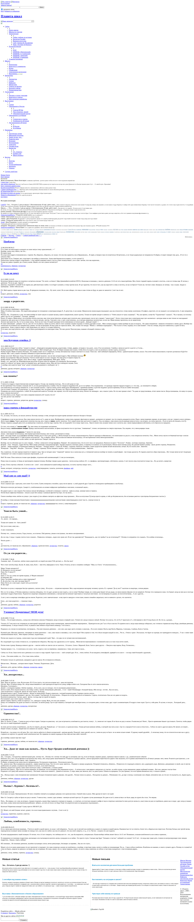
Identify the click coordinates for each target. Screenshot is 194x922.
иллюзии (125, 229)
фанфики (14, 233)
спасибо (155, 231)
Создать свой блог (11, 171)
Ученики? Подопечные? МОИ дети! (24, 612)
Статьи (11, 81)
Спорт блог (5, 182)
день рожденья (92, 229)
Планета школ (11, 16)
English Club (17, 153)
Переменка (8, 130)
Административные (16, 59)
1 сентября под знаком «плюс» (14, 879)
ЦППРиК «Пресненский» (22, 52)
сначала (151, 231)
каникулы (135, 229)
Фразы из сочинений (186, 881)
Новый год (21, 231)
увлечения (186, 232)
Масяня (181, 229)
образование (33, 231)
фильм (18, 233)
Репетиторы (13, 64)
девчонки (85, 229)
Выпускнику (9, 101)
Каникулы (12, 148)
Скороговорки (185, 884)
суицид (169, 232)
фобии (25, 233)
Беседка (7, 157)
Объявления (13, 70)
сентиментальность (136, 231)
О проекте (4, 913)
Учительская (9, 92)
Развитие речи (14, 139)
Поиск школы (13, 30)
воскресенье (58, 229)
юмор (53, 233)
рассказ (102, 231)
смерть (148, 231)
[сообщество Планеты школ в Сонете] (23, 916)
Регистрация (5, 3)
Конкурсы (183, 880)
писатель (54, 231)
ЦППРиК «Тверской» (20, 55)
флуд (22, 233)
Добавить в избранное (12, 11)
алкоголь (12, 229)
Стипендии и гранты (20, 119)
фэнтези (34, 233)
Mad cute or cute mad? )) (17, 475)
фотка (28, 233)
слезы (145, 231)
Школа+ (7, 61)
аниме (16, 229)
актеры (7, 229)
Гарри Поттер (72, 229)
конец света (146, 229)
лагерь (153, 229)
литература (161, 229)
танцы (181, 231)
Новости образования (8, 195)
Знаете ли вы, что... (15, 137)
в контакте (37, 229)
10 (1, 264)
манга (178, 229)
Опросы (11, 168)
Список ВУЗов (18, 110)
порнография (77, 231)
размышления (94, 231)
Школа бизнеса (18, 155)
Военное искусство (19, 41)
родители (106, 231)
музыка (185, 229)
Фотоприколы (14, 143)
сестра (141, 231)
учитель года (9, 233)
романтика (111, 231)
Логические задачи (15, 133)
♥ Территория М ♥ (7, 191)
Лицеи (189, 864)
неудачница (16, 231)
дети (101, 229)
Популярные (5, 177)
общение (40, 231)
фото (31, 233)
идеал (122, 229)
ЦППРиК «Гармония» (20, 57)
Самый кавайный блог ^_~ (10, 189)
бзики (31, 229)
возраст (53, 229)
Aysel (2, 222)
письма (57, 231)
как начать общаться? (8, 184)
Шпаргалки (13, 84)
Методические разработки (18, 99)
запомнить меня (8, 9)
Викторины (16, 74)
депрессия (98, 229)
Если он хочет (11, 273)
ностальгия (27, 231)
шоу (42, 233)
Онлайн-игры (13, 146)
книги (141, 229)
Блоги (11, 163)
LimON (3, 205)
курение (150, 229)
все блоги (4, 197)
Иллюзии (12, 141)
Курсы (11, 68)
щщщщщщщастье (48, 233)
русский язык (117, 231)
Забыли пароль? (6, 5)
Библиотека (9, 75)
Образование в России (16, 106)
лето (157, 229)
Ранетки (99, 231)
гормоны (78, 229)
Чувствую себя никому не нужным (106, 894)
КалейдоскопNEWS (8, 188)
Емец (119, 229)
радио (89, 231)
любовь (167, 229)
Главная (3, 235)
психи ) (86, 231)
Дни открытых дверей (20, 112)
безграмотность (26, 229)
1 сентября (3, 229)
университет (3, 233)
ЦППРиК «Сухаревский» (22, 54)
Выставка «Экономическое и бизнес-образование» (23, 894)
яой (56, 233)
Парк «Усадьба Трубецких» (22, 44)
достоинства (110, 229)
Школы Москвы (185, 860)
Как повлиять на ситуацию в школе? (107, 879)
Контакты (12, 166)
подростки (70, 232)
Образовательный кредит (21, 114)
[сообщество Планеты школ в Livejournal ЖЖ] (17, 916)
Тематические (13, 34)
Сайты (7, 26)
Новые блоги (5, 175)
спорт (158, 231)
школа (39, 233)
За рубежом (17, 128)
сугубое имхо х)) (163, 231)
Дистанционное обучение (18, 123)
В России (16, 126)
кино (139, 229)
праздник (82, 231)
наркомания (190, 229)
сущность (173, 231)
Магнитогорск (174, 229)
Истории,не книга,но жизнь (10, 193)
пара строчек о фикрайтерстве (20, 407)
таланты (177, 231)
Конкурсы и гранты (16, 97)
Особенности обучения (21, 121)
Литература (13, 79)
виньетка (41, 229)
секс (130, 231)
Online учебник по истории (22, 37)
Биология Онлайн (19, 39)
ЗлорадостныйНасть (8, 215)
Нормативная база (15, 90)
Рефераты (12, 83)
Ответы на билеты (15, 86)
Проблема (9, 241)
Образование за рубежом (17, 115)
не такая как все (9, 232)
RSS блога (188, 237)
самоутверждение (124, 231)
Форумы (12, 161)
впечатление (64, 229)
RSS (2, 11)
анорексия (20, 229)
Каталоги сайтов (14, 88)
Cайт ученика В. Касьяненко (23, 43)
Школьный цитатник (16, 135)
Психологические (15, 46)
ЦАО (14, 50)
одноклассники (47, 231)
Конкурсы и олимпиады (17, 66)
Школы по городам (15, 32)
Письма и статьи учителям (18, 95)
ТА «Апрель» (17, 152)
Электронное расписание (17, 72)
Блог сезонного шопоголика (10, 186)
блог (33, 229)
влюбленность (47, 229)
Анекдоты (12, 144)
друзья (115, 229)
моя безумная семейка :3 (17, 340)
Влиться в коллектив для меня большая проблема (112, 865)
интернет (130, 229)
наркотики (3, 231)
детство (105, 229)
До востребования (15, 164)
